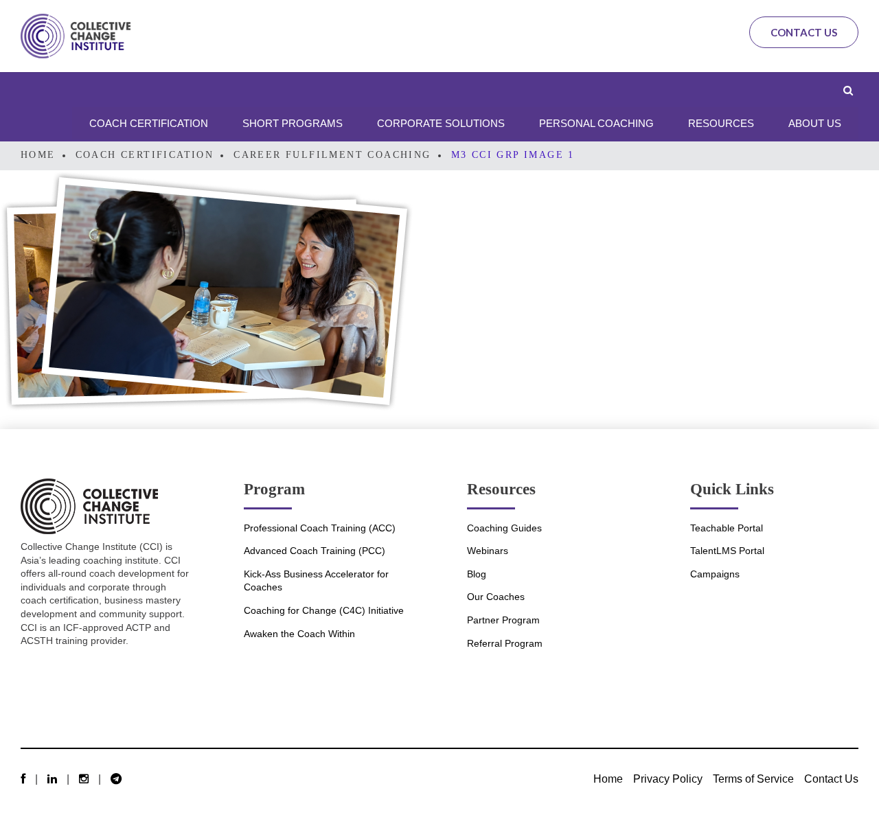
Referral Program (505, 643)
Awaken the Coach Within (299, 633)
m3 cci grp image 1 (513, 155)
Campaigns (715, 573)
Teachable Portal (726, 527)
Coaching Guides (504, 527)
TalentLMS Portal (727, 550)
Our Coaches (496, 596)
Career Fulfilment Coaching (332, 155)
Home (38, 155)
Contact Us (803, 32)
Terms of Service (753, 778)
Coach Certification (145, 155)
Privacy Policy (668, 778)
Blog (476, 573)
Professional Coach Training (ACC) (320, 527)
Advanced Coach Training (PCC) (314, 550)
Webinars (487, 550)
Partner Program (503, 619)
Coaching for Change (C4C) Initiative (324, 610)
